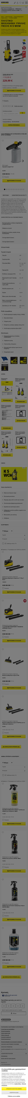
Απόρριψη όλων (14, 1092)
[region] (14, 1082)
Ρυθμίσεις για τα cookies (14, 1096)
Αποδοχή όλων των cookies (14, 1088)
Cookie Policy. (17, 1084)
